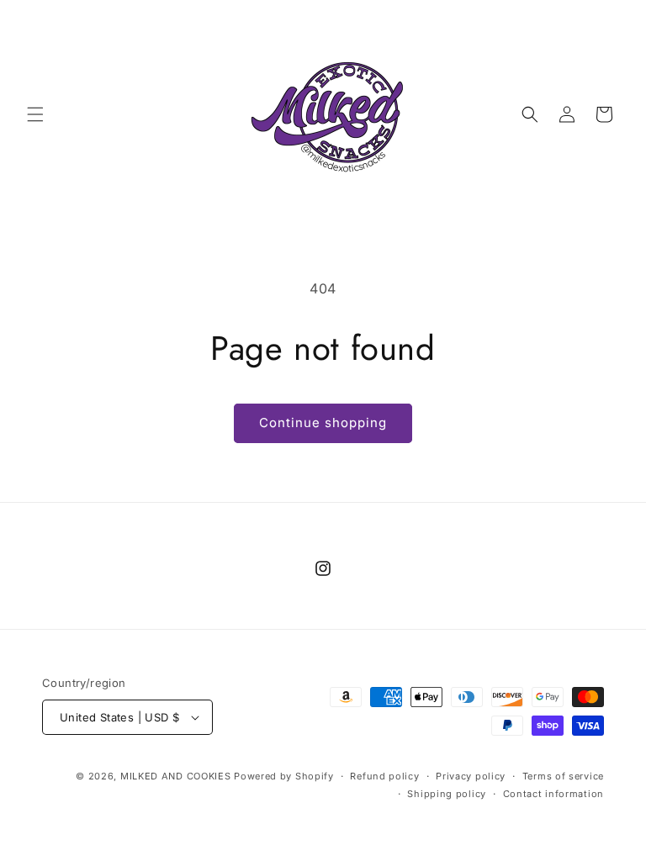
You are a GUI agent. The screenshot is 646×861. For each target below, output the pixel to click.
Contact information (553, 794)
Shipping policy (446, 794)
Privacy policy (471, 776)
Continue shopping (323, 422)
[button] (35, 114)
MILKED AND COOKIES (175, 776)
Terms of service (563, 776)
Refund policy (384, 776)
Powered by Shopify (284, 776)
